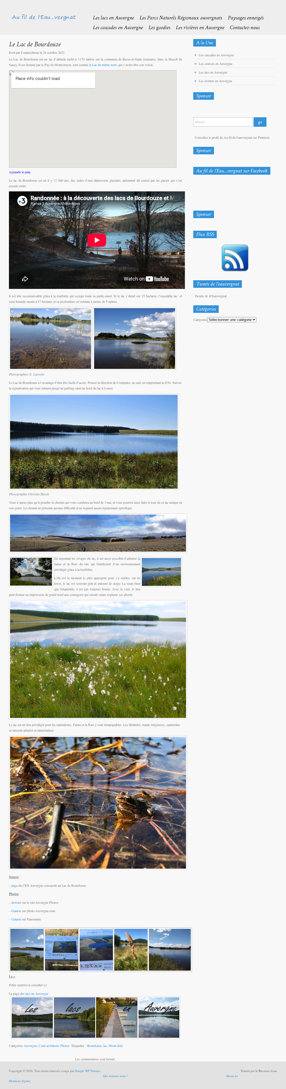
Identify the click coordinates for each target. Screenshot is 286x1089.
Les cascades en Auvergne (216, 55)
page (14, 885)
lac (105, 1045)
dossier (16, 902)
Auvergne (30, 1045)
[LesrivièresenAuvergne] (197, 27)
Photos (65, 1045)
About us (232, 1076)
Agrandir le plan (19, 172)
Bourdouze (94, 1045)
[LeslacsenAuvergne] (110, 17)
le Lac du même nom (102, 64)
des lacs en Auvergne (34, 993)
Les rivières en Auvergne (215, 81)
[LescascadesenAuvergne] (115, 27)
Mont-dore (116, 1045)
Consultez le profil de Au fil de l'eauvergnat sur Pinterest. (232, 137)
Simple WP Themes (87, 1071)
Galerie (16, 910)
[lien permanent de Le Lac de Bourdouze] (35, 44)
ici (45, 985)
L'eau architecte (49, 1045)
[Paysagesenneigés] (242, 17)
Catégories (200, 319)
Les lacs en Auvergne (213, 72)
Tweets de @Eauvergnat (211, 296)
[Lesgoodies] (156, 27)
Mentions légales (19, 1081)
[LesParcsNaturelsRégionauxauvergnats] (178, 17)
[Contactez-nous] (241, 27)
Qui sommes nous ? (115, 1076)
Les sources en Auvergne (215, 63)
